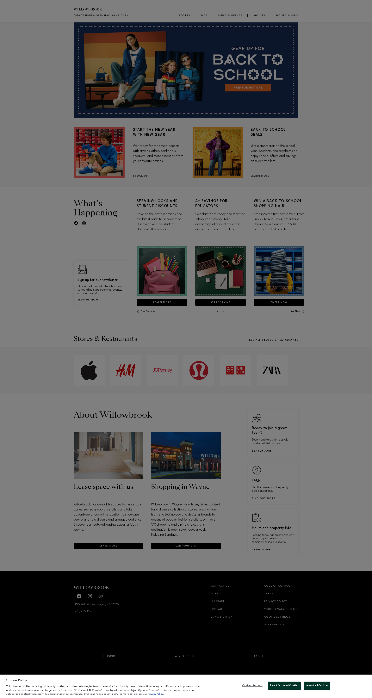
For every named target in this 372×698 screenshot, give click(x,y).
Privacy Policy (155, 694)
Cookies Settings (252, 685)
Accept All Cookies (317, 685)
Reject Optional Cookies (284, 685)
